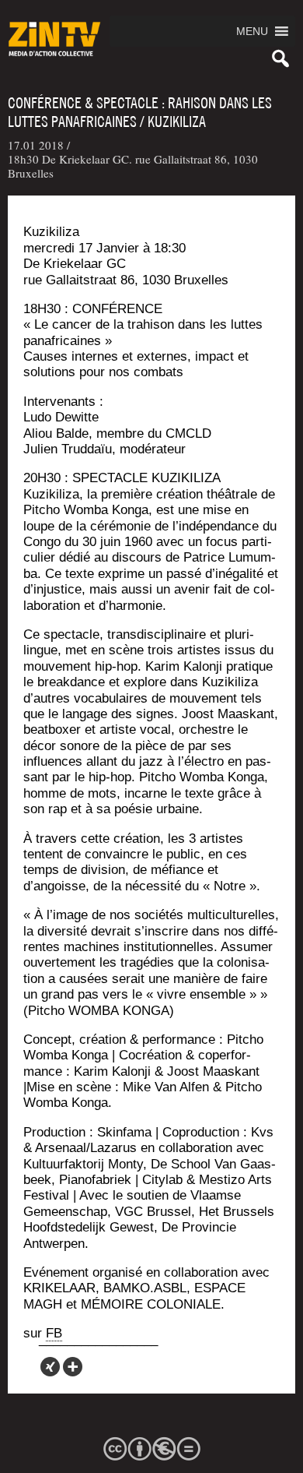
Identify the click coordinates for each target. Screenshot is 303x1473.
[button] (252, 31)
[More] (72, 1366)
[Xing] (50, 1366)
